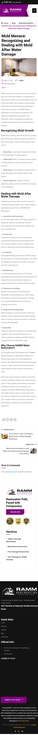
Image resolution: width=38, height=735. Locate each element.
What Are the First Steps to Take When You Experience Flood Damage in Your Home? (16, 451)
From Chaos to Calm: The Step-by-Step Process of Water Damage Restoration (21, 436)
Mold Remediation (26, 23)
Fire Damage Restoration (18, 552)
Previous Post (9, 429)
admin (21, 80)
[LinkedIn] (15, 419)
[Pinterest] (11, 419)
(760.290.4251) (23, 721)
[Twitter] (7, 419)
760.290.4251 (16, 2)
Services (3, 630)
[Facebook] (3, 419)
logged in (14, 472)
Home (6, 23)
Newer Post (30, 444)
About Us (4, 626)
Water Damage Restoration (13, 540)
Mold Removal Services (17, 546)
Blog (14, 23)
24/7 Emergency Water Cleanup (16, 558)
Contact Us (4, 637)
